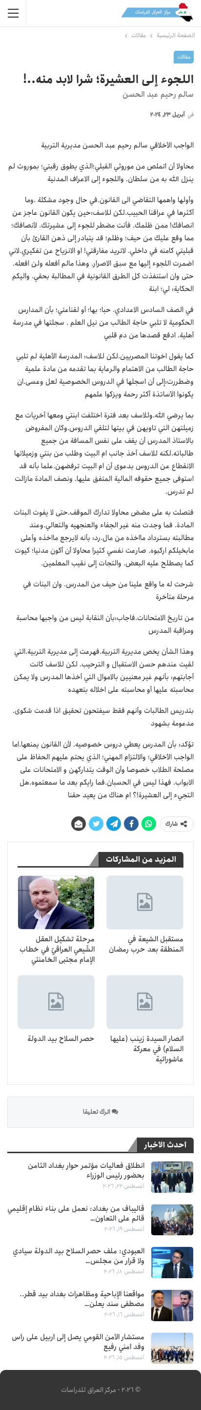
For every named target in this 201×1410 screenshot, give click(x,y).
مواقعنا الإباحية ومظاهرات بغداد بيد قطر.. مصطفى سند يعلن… (82, 1299)
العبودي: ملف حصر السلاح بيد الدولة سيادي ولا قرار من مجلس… (78, 1256)
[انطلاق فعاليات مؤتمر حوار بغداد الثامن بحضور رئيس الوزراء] (172, 1177)
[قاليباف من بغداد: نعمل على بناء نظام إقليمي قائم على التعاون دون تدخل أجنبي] (172, 1220)
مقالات (183, 57)
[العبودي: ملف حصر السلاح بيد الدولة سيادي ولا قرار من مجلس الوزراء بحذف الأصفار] (172, 1262)
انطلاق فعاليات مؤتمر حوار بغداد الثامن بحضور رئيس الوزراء (86, 1171)
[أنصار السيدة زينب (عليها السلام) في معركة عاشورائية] (145, 1002)
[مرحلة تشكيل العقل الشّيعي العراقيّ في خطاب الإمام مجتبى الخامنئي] (56, 902)
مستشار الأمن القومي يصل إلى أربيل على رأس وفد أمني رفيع (78, 1342)
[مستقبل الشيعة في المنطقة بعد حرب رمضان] (145, 902)
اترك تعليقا (97, 1112)
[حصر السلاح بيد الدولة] (56, 1002)
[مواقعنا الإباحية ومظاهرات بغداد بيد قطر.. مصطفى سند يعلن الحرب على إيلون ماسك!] (172, 1305)
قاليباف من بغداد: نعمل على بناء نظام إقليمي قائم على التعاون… (75, 1213)
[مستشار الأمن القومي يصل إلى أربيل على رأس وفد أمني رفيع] (172, 1348)
